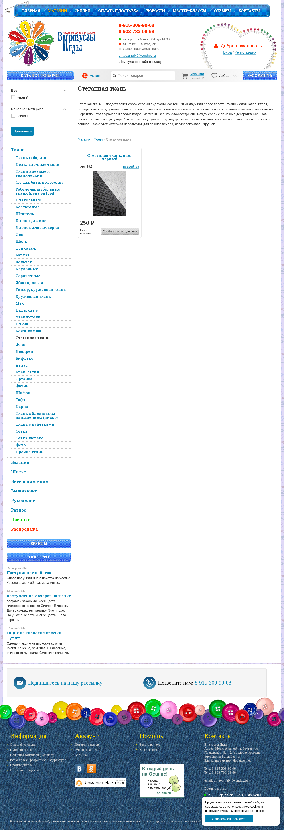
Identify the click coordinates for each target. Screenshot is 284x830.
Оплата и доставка (118, 10)
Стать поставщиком (24, 770)
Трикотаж (26, 248)
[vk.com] (79, 768)
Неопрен (24, 351)
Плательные (28, 200)
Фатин (22, 385)
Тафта (22, 399)
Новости (155, 10)
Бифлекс (24, 358)
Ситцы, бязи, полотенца (40, 182)
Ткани (18, 149)
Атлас (22, 365)
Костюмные (28, 207)
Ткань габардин (32, 157)
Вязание (20, 462)
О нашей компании (23, 744)
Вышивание (24, 491)
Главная (31, 10)
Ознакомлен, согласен (229, 819)
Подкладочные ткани (37, 164)
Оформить (260, 75)
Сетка (21, 431)
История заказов (87, 744)
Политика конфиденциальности (32, 755)
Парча (22, 406)
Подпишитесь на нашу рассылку (65, 683)
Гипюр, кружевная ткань (41, 289)
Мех (20, 303)
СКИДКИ (82, 10)
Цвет (15, 90)
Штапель (25, 213)
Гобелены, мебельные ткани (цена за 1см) (38, 191)
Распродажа (24, 529)
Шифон (23, 392)
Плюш (22, 324)
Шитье (18, 472)
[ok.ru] (91, 768)
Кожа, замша (28, 330)
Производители (21, 765)
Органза (24, 379)
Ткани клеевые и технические (33, 173)
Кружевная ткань (33, 296)
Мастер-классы (189, 10)
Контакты (249, 10)
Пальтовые (27, 310)
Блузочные (27, 268)
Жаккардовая (29, 282)
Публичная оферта (23, 749)
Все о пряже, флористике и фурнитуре (38, 760)
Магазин (57, 10)
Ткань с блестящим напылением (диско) (37, 415)
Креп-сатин (27, 372)
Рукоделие (23, 500)
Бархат (23, 255)
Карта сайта (148, 749)
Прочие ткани (30, 451)
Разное (18, 510)
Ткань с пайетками (35, 424)
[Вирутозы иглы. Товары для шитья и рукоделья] (52, 43)
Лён (20, 234)
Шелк (21, 241)
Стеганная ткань (32, 337)
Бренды (38, 543)
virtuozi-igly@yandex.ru (231, 780)
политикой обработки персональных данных (234, 810)
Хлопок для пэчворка (37, 227)
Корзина (81, 755)
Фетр (21, 445)
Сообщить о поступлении (120, 231)
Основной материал (27, 109)
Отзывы (222, 10)
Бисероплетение (29, 481)
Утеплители (28, 317)
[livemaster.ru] (100, 782)
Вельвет (24, 262)
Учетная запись (86, 749)
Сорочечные (28, 275)
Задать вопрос (150, 744)
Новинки (21, 519)
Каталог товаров (40, 75)
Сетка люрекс (29, 438)
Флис (21, 344)
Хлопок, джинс (31, 220)
